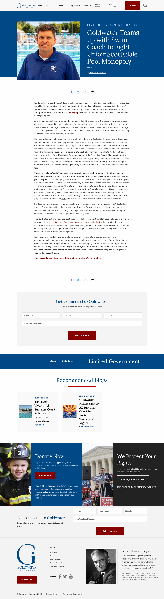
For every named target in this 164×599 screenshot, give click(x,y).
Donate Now (45, 475)
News (86, 6)
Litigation (74, 6)
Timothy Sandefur (87, 427)
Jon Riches (40, 425)
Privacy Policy (52, 594)
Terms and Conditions (73, 594)
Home (40, 6)
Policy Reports (98, 6)
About (48, 6)
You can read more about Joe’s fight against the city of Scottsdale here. (69, 258)
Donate (133, 6)
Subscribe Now (82, 335)
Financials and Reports (58, 563)
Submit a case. (133, 479)
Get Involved (112, 6)
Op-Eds (131, 24)
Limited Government (104, 24)
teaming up (73, 112)
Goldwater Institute (97, 72)
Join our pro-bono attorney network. (136, 486)
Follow (53, 576)
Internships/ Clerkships (58, 566)
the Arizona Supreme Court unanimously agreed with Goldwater (73, 222)
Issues (60, 6)
